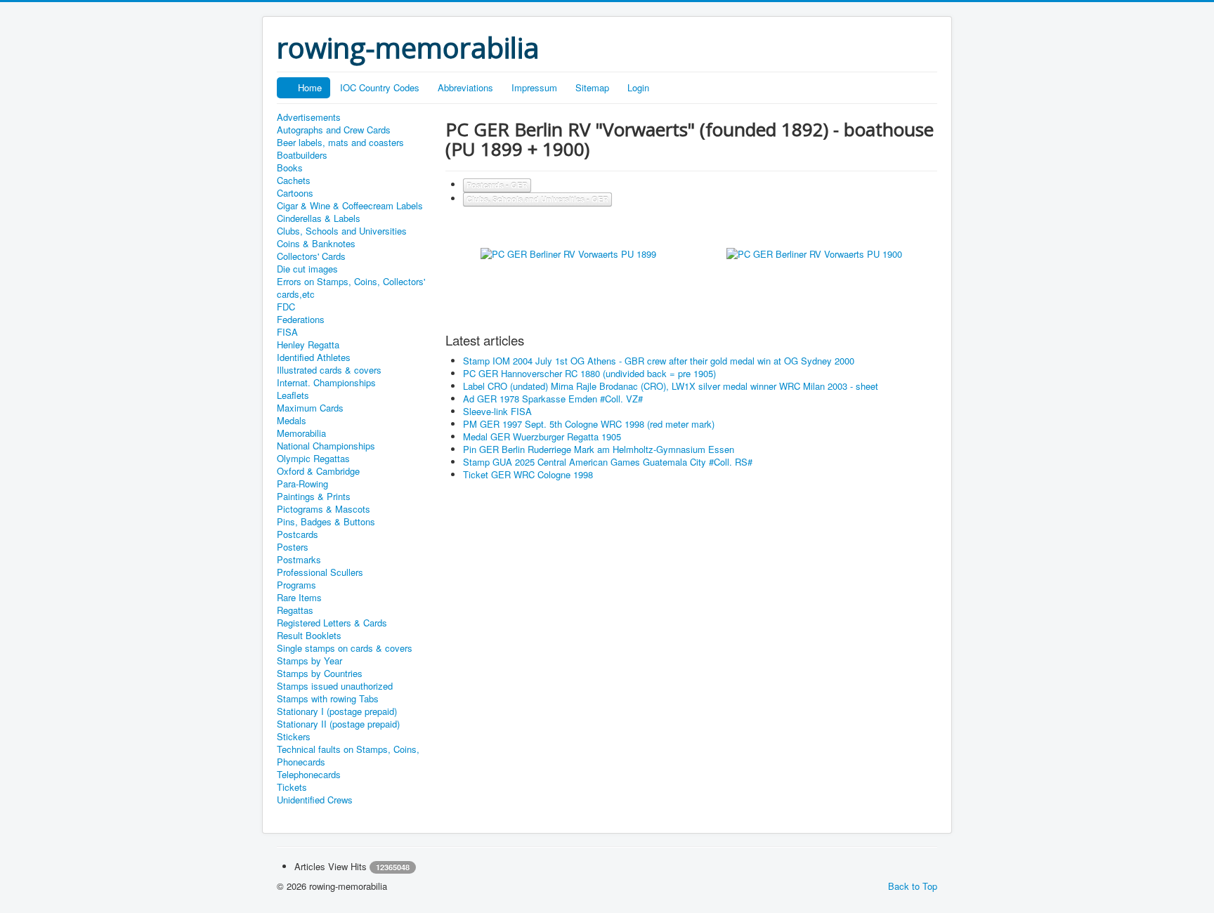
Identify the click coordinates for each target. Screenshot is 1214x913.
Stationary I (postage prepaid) (337, 711)
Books (290, 168)
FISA (287, 332)
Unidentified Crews (315, 800)
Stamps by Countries (320, 673)
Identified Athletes (314, 357)
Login (638, 87)
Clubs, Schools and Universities (342, 231)
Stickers (294, 736)
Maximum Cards (310, 408)
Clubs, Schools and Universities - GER (537, 199)
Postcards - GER (497, 185)
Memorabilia (301, 433)
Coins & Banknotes (316, 243)
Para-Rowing (302, 484)
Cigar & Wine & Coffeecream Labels (350, 205)
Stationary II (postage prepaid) (338, 724)
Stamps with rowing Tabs (328, 698)
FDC (286, 307)
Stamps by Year (309, 661)
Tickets (292, 787)
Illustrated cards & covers (329, 370)
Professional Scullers (320, 572)
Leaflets (293, 395)
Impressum (534, 87)
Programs (296, 585)
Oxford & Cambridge (318, 471)
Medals (291, 420)
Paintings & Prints (314, 496)
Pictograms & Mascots (323, 509)
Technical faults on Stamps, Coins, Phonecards (348, 755)
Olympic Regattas (313, 458)
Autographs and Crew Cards (334, 130)
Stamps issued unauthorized (335, 686)
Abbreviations (465, 87)
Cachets (294, 180)
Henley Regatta (308, 345)
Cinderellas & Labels (318, 218)
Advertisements (309, 117)
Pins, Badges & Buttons (326, 521)
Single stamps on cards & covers (344, 648)
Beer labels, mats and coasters (340, 142)
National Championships (326, 446)
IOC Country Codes (379, 87)
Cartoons (295, 193)
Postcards (297, 534)
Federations (301, 319)
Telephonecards (309, 774)
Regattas (295, 610)
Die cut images (307, 269)
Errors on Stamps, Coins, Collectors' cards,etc (351, 288)
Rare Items (299, 597)
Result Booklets (309, 635)
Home (310, 87)
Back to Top (912, 886)
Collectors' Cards (311, 256)
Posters (292, 547)
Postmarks (299, 559)
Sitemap (592, 87)
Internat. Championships (326, 382)
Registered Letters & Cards (332, 623)
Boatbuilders (302, 155)
